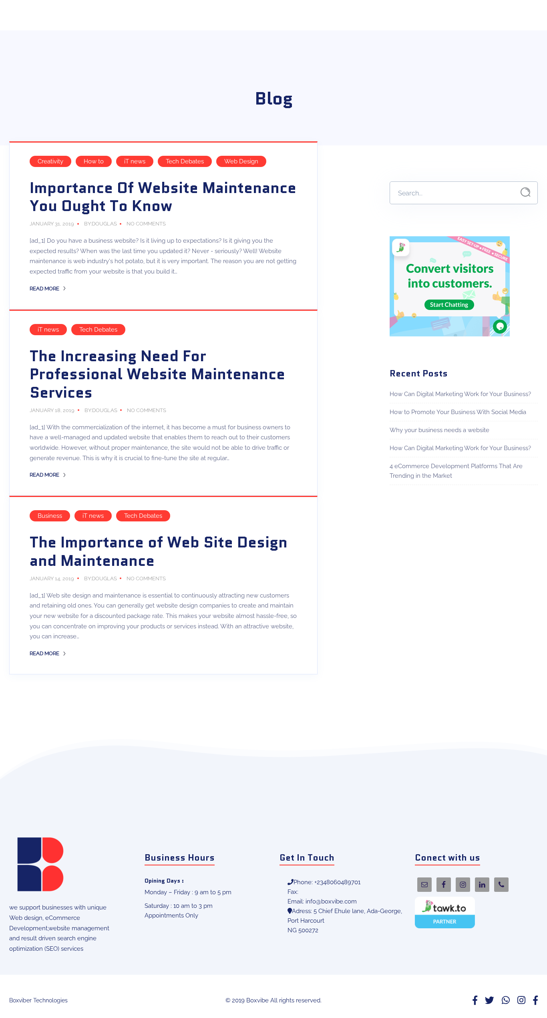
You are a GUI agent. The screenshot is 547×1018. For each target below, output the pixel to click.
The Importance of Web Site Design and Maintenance (159, 551)
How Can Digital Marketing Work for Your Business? (460, 394)
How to (94, 161)
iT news (134, 161)
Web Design (241, 161)
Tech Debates (185, 161)
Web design (25, 917)
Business (50, 515)
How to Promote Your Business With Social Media (458, 412)
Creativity (50, 161)
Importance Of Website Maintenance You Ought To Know (163, 197)
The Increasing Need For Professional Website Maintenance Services (157, 374)
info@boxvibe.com (331, 901)
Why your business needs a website (439, 430)
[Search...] (526, 192)
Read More (45, 289)
